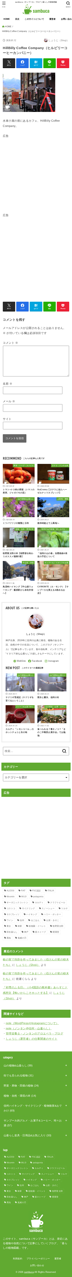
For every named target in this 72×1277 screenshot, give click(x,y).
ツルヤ (64, 908)
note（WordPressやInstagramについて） (32, 1023)
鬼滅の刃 (22, 938)
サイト (7, 418)
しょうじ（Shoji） (28, 964)
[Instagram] (52, 661)
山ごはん (35, 920)
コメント (10, 342)
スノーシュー (48, 908)
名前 (7, 383)
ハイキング (31, 914)
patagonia (38, 896)
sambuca (29, 1272)
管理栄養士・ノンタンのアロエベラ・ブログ (34, 1033)
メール (9, 401)
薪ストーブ (40, 932)
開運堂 (56, 932)
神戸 (26, 932)
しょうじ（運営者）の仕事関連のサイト (31, 1038)
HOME (6, 19)
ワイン (10, 920)
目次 (17, 19)
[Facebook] (35, 661)
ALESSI (10, 890)
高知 (9, 938)
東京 (9, 926)
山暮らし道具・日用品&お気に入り (27, 1135)
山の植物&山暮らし (18, 1065)
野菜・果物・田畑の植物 (21, 1085)
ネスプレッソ (13, 914)
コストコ (11, 908)
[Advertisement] (36, 175)
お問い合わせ (37, 1265)
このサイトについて (34, 19)
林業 (20, 926)
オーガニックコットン (17, 902)
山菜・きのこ (52, 920)
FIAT (23, 890)
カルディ (39, 902)
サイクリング (28, 908)
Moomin (11, 896)
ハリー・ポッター (52, 914)
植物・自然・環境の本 (20, 1095)
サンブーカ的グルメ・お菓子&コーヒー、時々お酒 (33, 1123)
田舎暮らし (12, 932)
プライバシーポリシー (38, 1258)
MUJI (23, 896)
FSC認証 (36, 890)
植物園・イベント (37, 926)
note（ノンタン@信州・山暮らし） (29, 1028)
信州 (22, 920)
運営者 (52, 19)
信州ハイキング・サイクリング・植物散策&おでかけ (33, 1108)
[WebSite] (19, 661)
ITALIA (51, 890)
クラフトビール (57, 902)
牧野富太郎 (58, 926)
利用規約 (17, 1258)
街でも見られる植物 (18, 1075)
